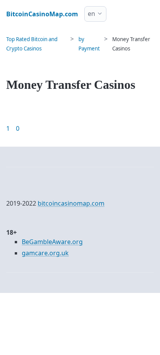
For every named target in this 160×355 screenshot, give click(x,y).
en (91, 13)
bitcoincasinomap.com (71, 203)
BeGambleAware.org (52, 241)
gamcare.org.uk (45, 253)
